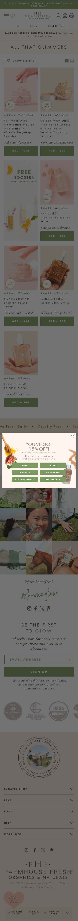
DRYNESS (53, 465)
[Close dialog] (73, 435)
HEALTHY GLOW (53, 479)
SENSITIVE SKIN (53, 472)
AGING (25, 465)
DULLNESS (25, 472)
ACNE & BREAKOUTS (24, 479)
